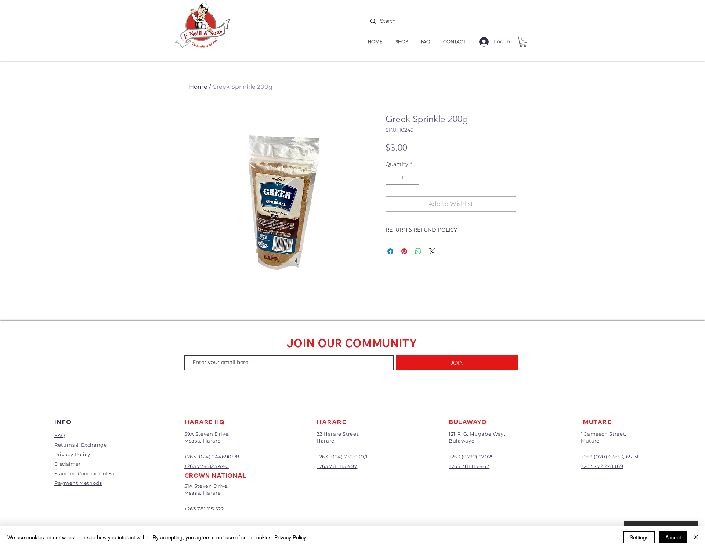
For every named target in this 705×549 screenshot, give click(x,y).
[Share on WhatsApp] (418, 251)
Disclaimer (67, 464)
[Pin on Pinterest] (404, 251)
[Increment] (413, 177)
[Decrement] (391, 177)
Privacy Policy (290, 537)
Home (198, 86)
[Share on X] (432, 251)
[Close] (696, 537)
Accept (673, 537)
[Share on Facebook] (390, 251)
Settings (639, 537)
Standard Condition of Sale (86, 473)
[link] (523, 42)
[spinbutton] (402, 177)
